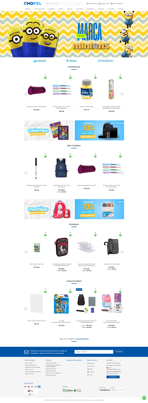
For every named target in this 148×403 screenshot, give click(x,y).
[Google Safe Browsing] (77, 390)
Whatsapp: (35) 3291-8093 (114, 365)
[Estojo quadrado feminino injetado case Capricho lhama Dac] (61, 252)
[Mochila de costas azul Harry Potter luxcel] (61, 173)
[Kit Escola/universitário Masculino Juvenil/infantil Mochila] (86, 308)
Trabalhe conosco (29, 373)
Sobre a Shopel (29, 363)
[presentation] (26, 94)
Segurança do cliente (51, 375)
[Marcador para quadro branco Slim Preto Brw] (36, 172)
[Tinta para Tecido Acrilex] (86, 92)
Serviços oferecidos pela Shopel (33, 371)
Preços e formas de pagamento (53, 373)
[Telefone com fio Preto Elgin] (111, 251)
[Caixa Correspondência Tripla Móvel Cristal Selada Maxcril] (86, 252)
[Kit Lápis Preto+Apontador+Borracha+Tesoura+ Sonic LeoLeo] (61, 307)
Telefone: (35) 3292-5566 (113, 363)
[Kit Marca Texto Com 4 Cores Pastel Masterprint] (61, 93)
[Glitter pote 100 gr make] (36, 250)
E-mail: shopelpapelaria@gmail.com (113, 368)
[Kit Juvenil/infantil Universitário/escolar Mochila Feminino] (111, 308)
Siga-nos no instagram (74, 339)
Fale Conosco (113, 377)
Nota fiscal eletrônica (51, 370)
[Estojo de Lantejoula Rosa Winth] (36, 92)
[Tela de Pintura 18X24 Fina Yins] (36, 306)
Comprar (41, 109)
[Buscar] (79, 3)
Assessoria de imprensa (31, 365)
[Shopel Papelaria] (33, 3)
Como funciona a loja (51, 368)
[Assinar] (119, 352)
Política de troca (29, 369)
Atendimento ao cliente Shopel (32, 367)
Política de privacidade (51, 363)
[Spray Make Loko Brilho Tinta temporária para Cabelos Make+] (111, 93)
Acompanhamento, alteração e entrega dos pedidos (53, 366)
